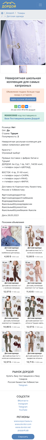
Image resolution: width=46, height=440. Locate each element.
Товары (21, 13)
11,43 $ (34, 291)
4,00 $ (11, 256)
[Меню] (40, 4)
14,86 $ (11, 327)
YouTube (23, 410)
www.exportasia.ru (23, 421)
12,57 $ (12, 291)
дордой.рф (23, 430)
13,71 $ (34, 362)
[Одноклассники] (23, 106)
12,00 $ (34, 256)
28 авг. (28, 227)
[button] (23, 436)
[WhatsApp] (15, 106)
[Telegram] (19, 106)
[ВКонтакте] (26, 106)
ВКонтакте (23, 400)
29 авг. (5, 227)
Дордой (10, 13)
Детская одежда (15, 16)
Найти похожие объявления (23, 99)
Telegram (23, 385)
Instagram (23, 403)
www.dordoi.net (23, 427)
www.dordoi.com (23, 424)
